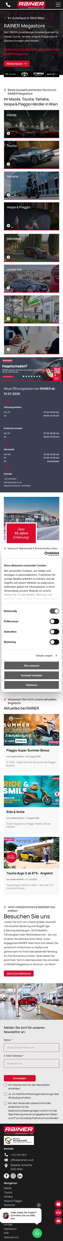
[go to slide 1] (23, 376)
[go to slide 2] (26, 376)
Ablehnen (31, 685)
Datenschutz (11, 1237)
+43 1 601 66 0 (10, 478)
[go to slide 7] (39, 376)
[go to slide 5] (34, 376)
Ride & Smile (15, 812)
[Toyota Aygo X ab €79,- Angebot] (31, 852)
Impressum (10, 1229)
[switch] (54, 621)
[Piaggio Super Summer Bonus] (31, 730)
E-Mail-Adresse (13, 1055)
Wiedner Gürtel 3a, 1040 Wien (17, 485)
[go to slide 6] (37, 376)
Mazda (7, 1188)
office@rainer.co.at (13, 482)
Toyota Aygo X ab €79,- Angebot (29, 873)
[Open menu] (58, 4)
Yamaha (8, 1196)
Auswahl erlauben (31, 675)
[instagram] (13, 1176)
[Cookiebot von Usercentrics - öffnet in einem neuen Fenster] (45, 554)
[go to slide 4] (31, 376)
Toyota (8, 1192)
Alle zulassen (31, 665)
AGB (6, 1233)
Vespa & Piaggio (13, 1201)
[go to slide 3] (29, 376)
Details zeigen (44, 655)
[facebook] (6, 1176)
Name (7, 1040)
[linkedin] (20, 1176)
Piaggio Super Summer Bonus (27, 750)
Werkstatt (9, 1205)
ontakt (9, 1224)
